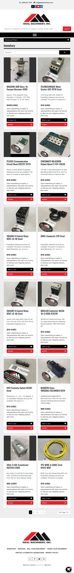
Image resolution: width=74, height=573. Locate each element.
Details (10, 124)
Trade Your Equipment (57, 549)
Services (21, 549)
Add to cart (46, 120)
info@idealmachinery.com (44, 2)
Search (66, 29)
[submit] (64, 52)
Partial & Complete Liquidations (30, 553)
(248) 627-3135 (26, 2)
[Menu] (35, 35)
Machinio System (29, 565)
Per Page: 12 (63, 512)
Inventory (11, 549)
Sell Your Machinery (36, 549)
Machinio (47, 565)
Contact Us (12, 120)
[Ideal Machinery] (37, 536)
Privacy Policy (52, 553)
